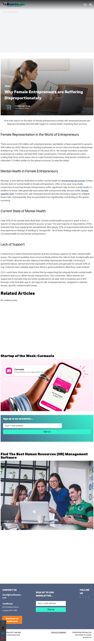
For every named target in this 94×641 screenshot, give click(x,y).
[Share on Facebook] (3, 623)
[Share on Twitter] (3, 628)
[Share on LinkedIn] (3, 633)
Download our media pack (12, 619)
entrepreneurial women (73, 181)
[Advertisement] (47, 33)
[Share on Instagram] (3, 638)
